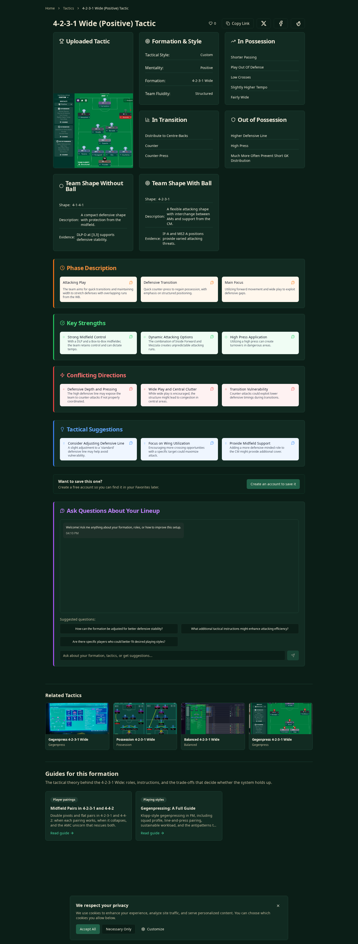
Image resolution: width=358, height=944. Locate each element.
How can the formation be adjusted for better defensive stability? (119, 629)
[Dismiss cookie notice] (278, 906)
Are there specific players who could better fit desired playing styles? (119, 642)
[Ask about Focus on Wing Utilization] (212, 443)
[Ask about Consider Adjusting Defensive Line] (131, 443)
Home (50, 8)
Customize (155, 929)
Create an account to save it (273, 484)
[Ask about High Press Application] (293, 337)
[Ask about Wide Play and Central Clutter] (212, 389)
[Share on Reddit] (298, 23)
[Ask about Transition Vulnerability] (293, 389)
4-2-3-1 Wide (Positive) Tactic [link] (105, 8)
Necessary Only (118, 929)
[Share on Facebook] (281, 23)
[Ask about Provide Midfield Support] (293, 443)
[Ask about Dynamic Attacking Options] (212, 337)
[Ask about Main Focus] (293, 282)
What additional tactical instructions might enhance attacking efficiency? (239, 629)
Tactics (68, 8)
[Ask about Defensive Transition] (212, 282)
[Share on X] (264, 23)
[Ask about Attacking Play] (131, 282)
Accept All (88, 929)
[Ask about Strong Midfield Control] (131, 337)
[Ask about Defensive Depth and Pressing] (131, 389)
